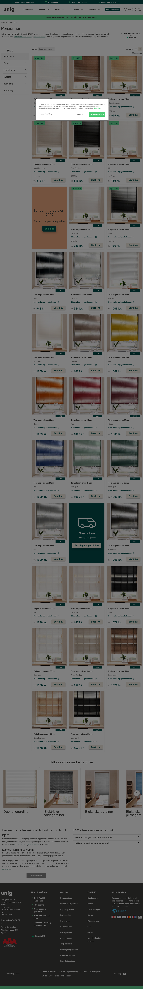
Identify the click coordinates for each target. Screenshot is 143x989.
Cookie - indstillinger (46, 114)
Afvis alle (80, 114)
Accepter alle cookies (97, 114)
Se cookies (97, 108)
